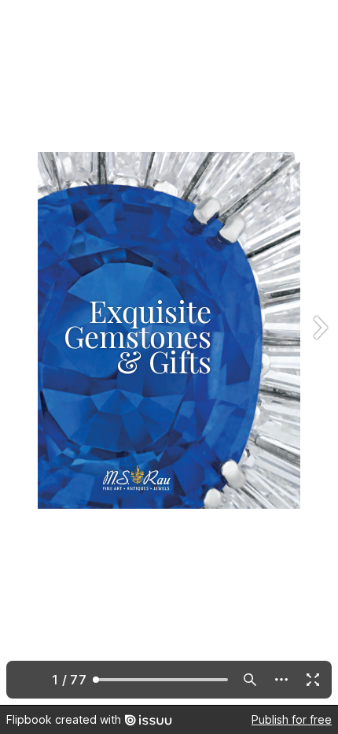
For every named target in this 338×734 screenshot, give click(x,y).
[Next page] (319, 352)
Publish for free (292, 719)
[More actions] (281, 679)
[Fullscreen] (313, 679)
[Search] (250, 679)
